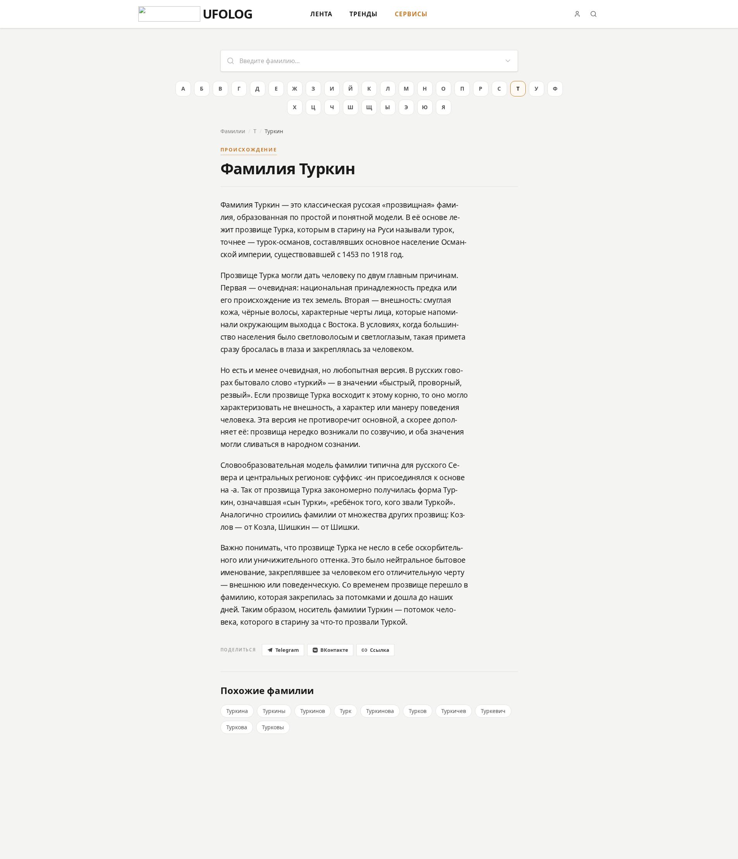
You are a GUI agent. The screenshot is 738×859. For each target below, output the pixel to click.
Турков (418, 711)
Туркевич (493, 711)
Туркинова (380, 711)
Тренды (363, 14)
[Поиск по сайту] (593, 14)
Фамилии (232, 131)
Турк (345, 711)
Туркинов (312, 711)
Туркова (236, 727)
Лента (321, 14)
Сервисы (411, 14)
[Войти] (577, 14)
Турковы (273, 727)
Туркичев (453, 711)
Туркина (237, 711)
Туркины (274, 711)
